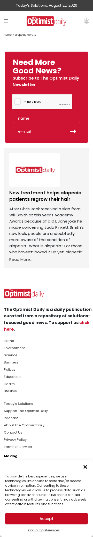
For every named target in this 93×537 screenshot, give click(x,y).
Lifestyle (10, 391)
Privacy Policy (15, 439)
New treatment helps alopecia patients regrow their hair (45, 195)
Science (11, 355)
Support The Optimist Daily (26, 410)
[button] (85, 466)
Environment (14, 348)
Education (12, 376)
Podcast (11, 418)
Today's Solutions (18, 403)
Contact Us (13, 432)
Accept (46, 518)
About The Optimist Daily (24, 425)
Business (11, 362)
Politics (10, 369)
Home (8, 35)
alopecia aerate (25, 35)
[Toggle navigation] (6, 21)
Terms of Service (18, 446)
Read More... (20, 259)
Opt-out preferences (44, 530)
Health (9, 383)
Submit (73, 131)
